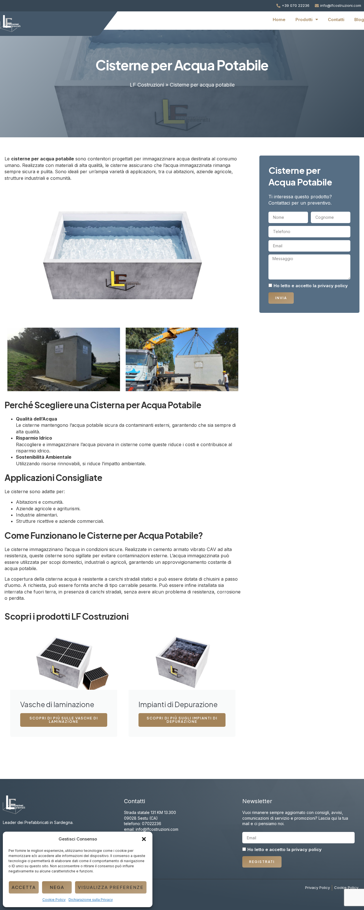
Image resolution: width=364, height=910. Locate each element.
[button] (144, 839)
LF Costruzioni (147, 85)
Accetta (24, 887)
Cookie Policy (54, 899)
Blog (359, 19)
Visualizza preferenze (111, 887)
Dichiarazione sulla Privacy (91, 899)
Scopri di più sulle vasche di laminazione (64, 720)
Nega (57, 887)
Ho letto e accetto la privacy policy (311, 286)
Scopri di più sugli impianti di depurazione (182, 720)
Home (279, 19)
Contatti (336, 19)
